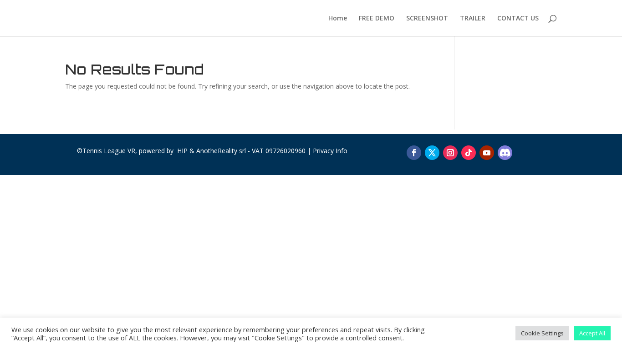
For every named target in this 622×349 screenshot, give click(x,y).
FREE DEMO (376, 18)
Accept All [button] (592, 333)
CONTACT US (518, 18)
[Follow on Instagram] (450, 152)
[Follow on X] (432, 152)
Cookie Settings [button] (542, 333)
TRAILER (472, 18)
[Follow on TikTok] (468, 152)
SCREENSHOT (427, 18)
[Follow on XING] (505, 152)
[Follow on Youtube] (486, 152)
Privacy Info (330, 150)
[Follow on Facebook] (414, 152)
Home (337, 18)
